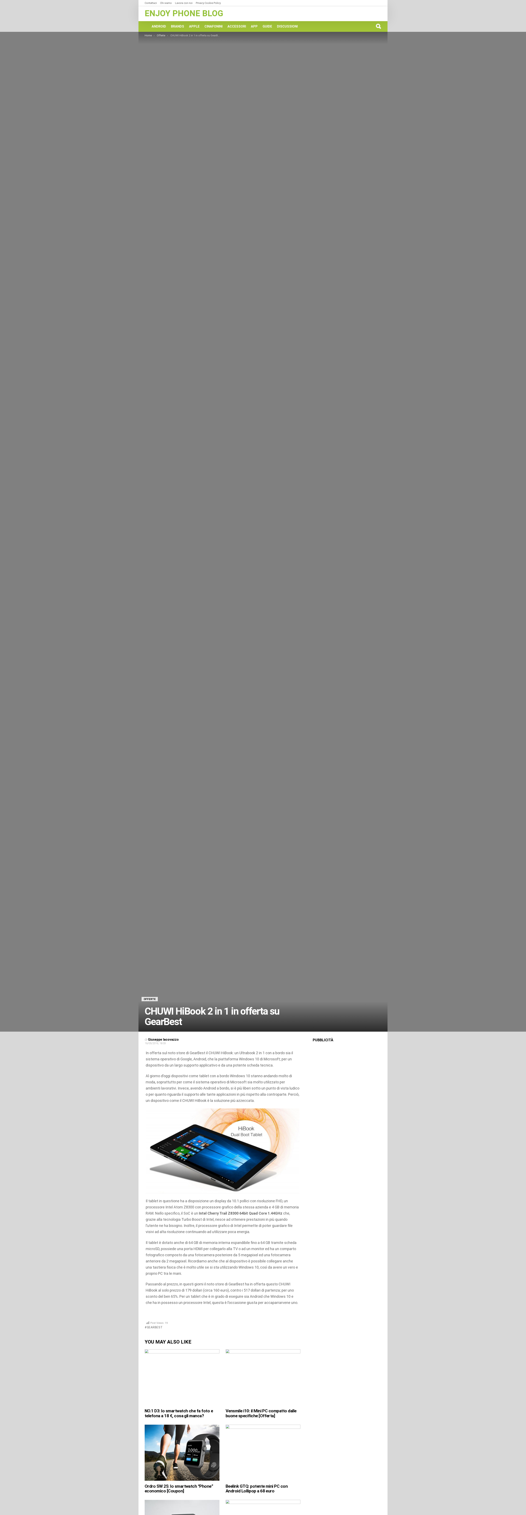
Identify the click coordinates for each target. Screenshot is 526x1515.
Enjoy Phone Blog (184, 13)
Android (159, 26)
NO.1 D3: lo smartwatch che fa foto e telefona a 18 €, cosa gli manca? (179, 1413)
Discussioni (287, 26)
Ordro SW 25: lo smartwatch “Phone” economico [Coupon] (179, 1489)
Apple (194, 26)
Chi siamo (166, 3)
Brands (177, 26)
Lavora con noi (184, 3)
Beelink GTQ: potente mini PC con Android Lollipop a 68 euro (257, 1489)
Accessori (236, 26)
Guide (267, 26)
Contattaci (151, 3)
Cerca (378, 26)
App (254, 26)
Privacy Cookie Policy (208, 3)
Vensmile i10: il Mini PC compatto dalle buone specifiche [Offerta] (261, 1413)
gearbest (155, 1327)
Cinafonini (213, 26)
